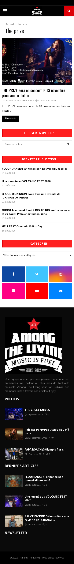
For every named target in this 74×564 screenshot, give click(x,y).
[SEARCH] (68, 144)
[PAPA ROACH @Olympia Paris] (14, 454)
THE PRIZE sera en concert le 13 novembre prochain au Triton (33, 92)
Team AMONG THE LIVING (20, 100)
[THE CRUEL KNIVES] (14, 414)
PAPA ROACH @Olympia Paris (44, 449)
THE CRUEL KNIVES (37, 410)
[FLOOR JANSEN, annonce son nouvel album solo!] (14, 481)
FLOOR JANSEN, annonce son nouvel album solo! (34, 168)
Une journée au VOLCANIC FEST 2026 (26, 181)
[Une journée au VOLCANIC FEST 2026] (14, 501)
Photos (12, 399)
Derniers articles (22, 466)
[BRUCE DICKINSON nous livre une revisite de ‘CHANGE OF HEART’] (14, 521)
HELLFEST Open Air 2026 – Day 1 (23, 226)
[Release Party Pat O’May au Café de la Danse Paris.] (14, 434)
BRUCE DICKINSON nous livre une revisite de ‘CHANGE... (47, 518)
